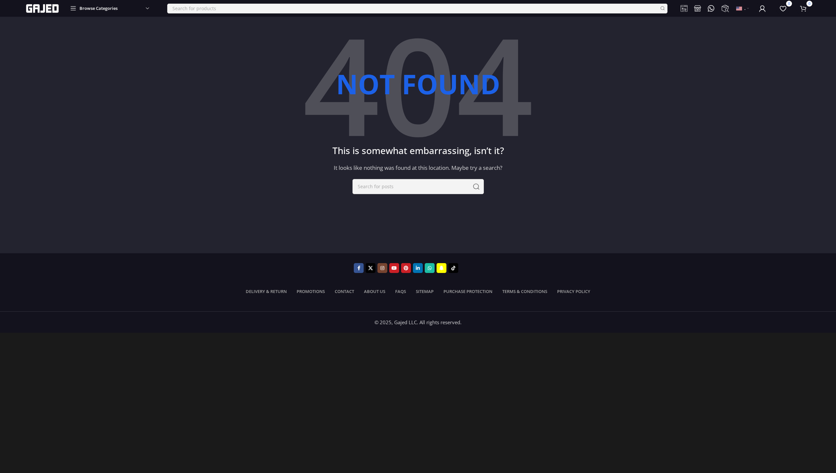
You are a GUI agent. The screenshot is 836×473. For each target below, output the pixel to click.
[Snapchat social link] (441, 268)
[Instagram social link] (382, 268)
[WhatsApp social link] (430, 268)
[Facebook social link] (359, 268)
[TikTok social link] (453, 268)
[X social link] (370, 268)
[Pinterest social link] (406, 268)
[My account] (762, 8)
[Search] (662, 8)
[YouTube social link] (394, 268)
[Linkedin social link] (418, 268)
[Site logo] (42, 8)
